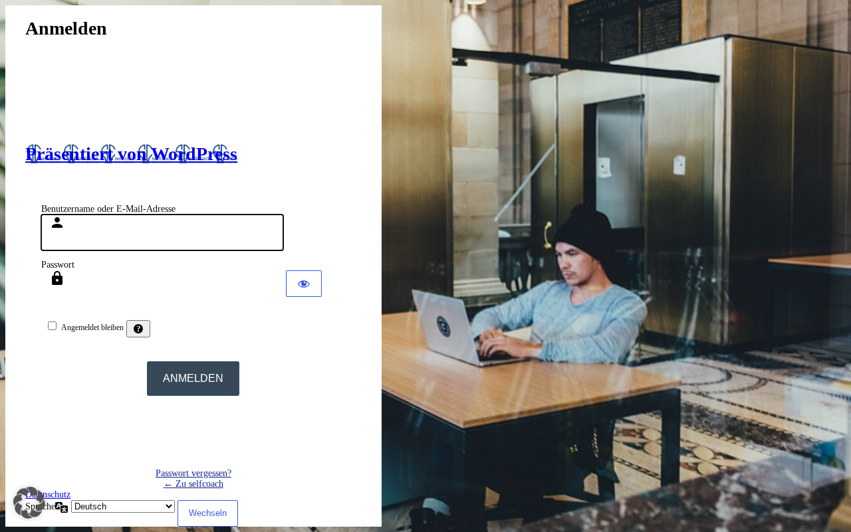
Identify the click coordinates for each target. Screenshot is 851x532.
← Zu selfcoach (193, 484)
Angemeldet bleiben (92, 327)
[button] (29, 503)
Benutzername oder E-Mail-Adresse (108, 209)
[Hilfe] (138, 328)
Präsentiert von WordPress (131, 153)
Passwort (57, 265)
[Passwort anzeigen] (304, 283)
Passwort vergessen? (193, 473)
